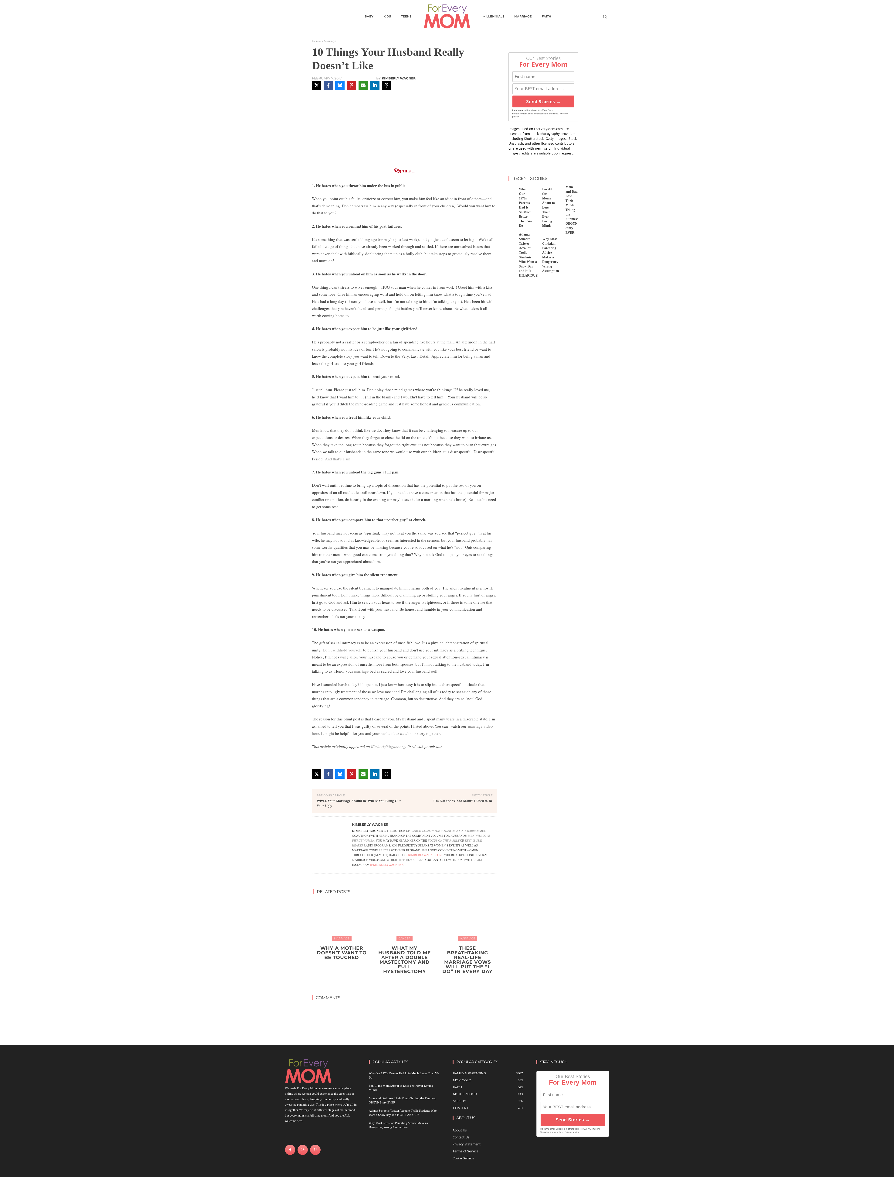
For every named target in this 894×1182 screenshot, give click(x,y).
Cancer (404, 938)
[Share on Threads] (386, 85)
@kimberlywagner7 (386, 865)
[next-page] (407, 982)
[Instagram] (303, 1150)
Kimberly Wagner (399, 78)
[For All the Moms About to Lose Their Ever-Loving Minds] (535, 190)
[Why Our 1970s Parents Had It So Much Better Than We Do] (511, 190)
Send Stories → (543, 101)
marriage (361, 671)
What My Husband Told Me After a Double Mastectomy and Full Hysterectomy (404, 959)
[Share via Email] (363, 85)
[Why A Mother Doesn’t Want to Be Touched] (341, 920)
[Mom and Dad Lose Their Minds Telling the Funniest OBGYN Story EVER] (558, 190)
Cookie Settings (463, 1158)
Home (316, 41)
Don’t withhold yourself (342, 650)
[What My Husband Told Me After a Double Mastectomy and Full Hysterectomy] (404, 920)
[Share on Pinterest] (351, 85)
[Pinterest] (315, 1150)
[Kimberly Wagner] (332, 845)
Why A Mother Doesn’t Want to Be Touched (342, 952)
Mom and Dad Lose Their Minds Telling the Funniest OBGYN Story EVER (572, 209)
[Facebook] (290, 1150)
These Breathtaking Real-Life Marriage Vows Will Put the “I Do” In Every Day (467, 959)
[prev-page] (400, 982)
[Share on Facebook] (328, 85)
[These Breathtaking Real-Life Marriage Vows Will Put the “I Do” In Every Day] (467, 920)
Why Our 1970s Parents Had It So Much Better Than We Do (525, 208)
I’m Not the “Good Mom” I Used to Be (463, 801)
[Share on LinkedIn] (374, 85)
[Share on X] (316, 85)
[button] (605, 16)
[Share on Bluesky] (340, 85)
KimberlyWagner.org (388, 746)
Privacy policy (572, 1132)
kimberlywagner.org (426, 855)
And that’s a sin (337, 459)
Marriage (330, 41)
